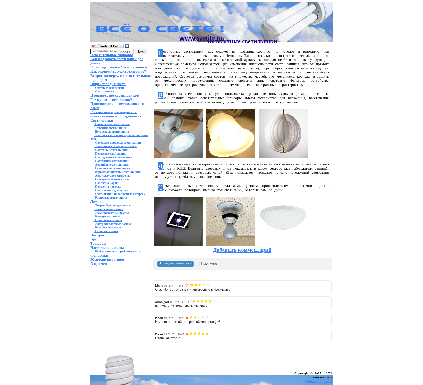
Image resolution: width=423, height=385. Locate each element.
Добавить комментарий (242, 250)
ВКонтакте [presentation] (210, 264)
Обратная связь (319, 381)
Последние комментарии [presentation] (175, 263)
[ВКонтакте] (126, 46)
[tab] (175, 264)
